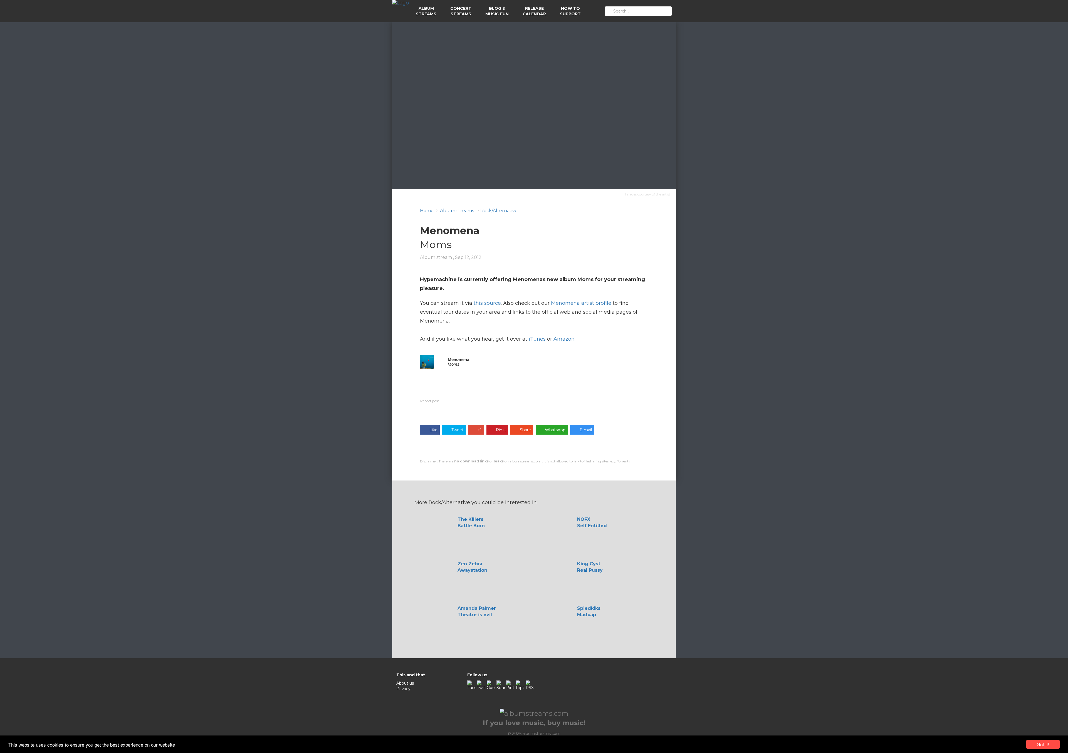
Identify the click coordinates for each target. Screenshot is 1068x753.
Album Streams (426, 11)
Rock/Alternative (499, 210)
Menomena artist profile (581, 303)
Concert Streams (460, 11)
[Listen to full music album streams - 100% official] (400, 11)
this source (487, 303)
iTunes (537, 339)
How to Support (570, 11)
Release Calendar (534, 11)
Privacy (403, 688)
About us (405, 683)
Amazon (564, 339)
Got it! (1043, 744)
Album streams (457, 210)
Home (427, 210)
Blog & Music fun (497, 11)
